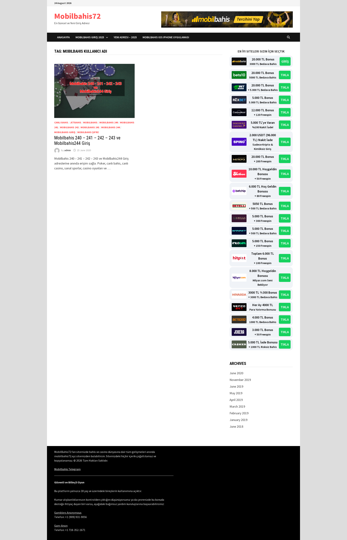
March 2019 (237, 406)
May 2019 (236, 393)
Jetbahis (75, 122)
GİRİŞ (285, 61)
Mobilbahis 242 (69, 127)
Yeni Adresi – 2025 (125, 37)
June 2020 (236, 373)
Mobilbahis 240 (108, 122)
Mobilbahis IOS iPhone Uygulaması (166, 37)
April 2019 (236, 400)
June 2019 (236, 386)
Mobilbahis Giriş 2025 (90, 37)
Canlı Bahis (61, 122)
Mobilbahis (90, 122)
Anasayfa (63, 37)
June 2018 (236, 426)
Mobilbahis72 (77, 16)
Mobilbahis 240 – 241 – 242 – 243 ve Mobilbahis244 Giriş (87, 140)
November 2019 (240, 380)
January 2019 (238, 420)
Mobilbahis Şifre (88, 132)
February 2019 (239, 413)
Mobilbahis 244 (110, 127)
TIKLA (285, 75)
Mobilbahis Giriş (64, 132)
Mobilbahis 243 (90, 127)
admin (67, 150)
